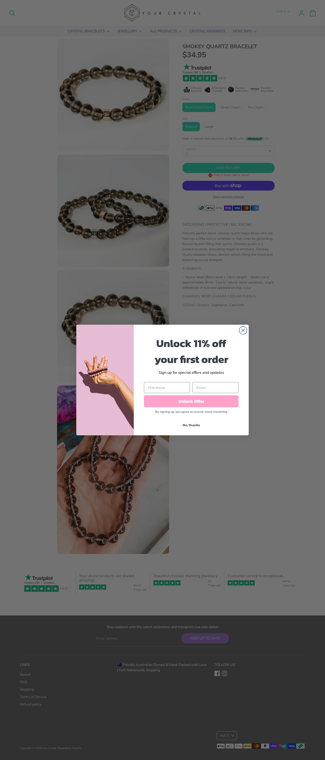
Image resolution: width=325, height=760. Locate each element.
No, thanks (191, 425)
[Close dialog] (243, 330)
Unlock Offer (191, 401)
